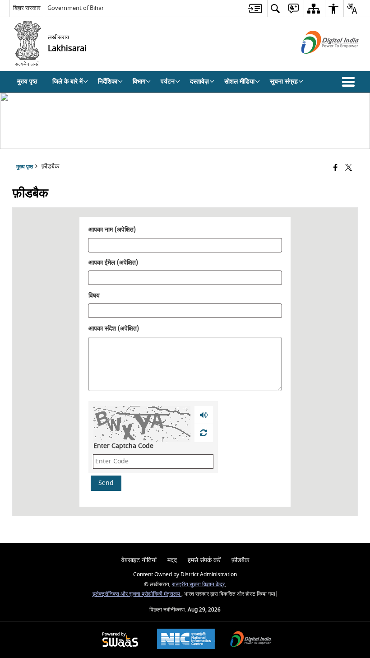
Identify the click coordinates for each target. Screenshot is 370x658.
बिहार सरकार (27, 8)
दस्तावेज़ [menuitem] (199, 81)
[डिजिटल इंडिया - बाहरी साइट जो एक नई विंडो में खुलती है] (319, 61)
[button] (350, 81)
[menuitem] (255, 8)
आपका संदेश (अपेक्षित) (113, 328)
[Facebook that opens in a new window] (335, 168)
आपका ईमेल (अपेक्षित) (113, 263)
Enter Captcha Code (123, 446)
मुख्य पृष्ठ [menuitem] (27, 81)
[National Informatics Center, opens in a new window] (186, 640)
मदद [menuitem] (172, 560)
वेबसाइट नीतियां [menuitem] (139, 560)
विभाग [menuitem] (139, 81)
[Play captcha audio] (203, 415)
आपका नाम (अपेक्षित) (112, 230)
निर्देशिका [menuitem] (107, 81)
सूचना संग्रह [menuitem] (284, 81)
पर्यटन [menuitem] (168, 81)
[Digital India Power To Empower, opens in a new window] (250, 640)
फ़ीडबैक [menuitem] (240, 560)
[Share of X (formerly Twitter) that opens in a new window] (348, 168)
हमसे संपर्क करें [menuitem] (204, 560)
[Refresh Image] (203, 433)
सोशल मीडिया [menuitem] (239, 81)
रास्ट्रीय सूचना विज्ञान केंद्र (198, 584)
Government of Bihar (75, 8)
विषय (94, 295)
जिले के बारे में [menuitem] (67, 81)
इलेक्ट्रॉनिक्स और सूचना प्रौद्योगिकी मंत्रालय (136, 594)
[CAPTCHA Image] (141, 424)
